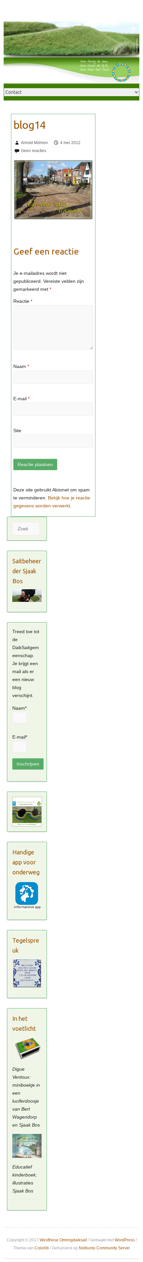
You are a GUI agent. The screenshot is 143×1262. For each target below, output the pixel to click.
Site (17, 430)
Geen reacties (33, 150)
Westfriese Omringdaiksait (63, 1240)
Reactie (22, 301)
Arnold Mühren (34, 142)
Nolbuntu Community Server (104, 1248)
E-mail (21, 398)
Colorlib (42, 1248)
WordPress (125, 1240)
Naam (21, 366)
